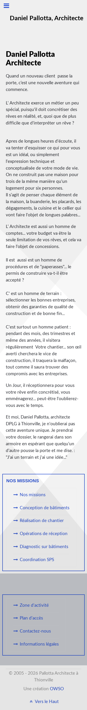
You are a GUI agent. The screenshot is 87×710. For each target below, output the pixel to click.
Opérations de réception (44, 534)
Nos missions (32, 495)
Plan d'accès (31, 618)
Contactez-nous (35, 631)
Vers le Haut (46, 702)
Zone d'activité (34, 605)
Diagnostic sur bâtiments (44, 547)
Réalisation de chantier (42, 521)
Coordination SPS (37, 560)
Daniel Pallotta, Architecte (46, 18)
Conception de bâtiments (44, 508)
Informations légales (39, 644)
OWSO (57, 689)
